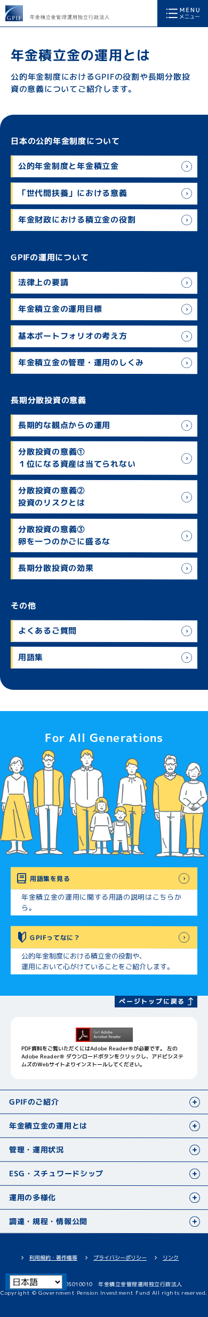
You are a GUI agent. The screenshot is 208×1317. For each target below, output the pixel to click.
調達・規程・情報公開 (48, 1222)
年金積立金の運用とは (48, 1126)
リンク (171, 1257)
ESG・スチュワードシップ (56, 1174)
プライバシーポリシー (120, 1257)
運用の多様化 (32, 1198)
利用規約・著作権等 (53, 1257)
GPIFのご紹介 (34, 1102)
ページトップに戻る (152, 1001)
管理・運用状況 (36, 1150)
